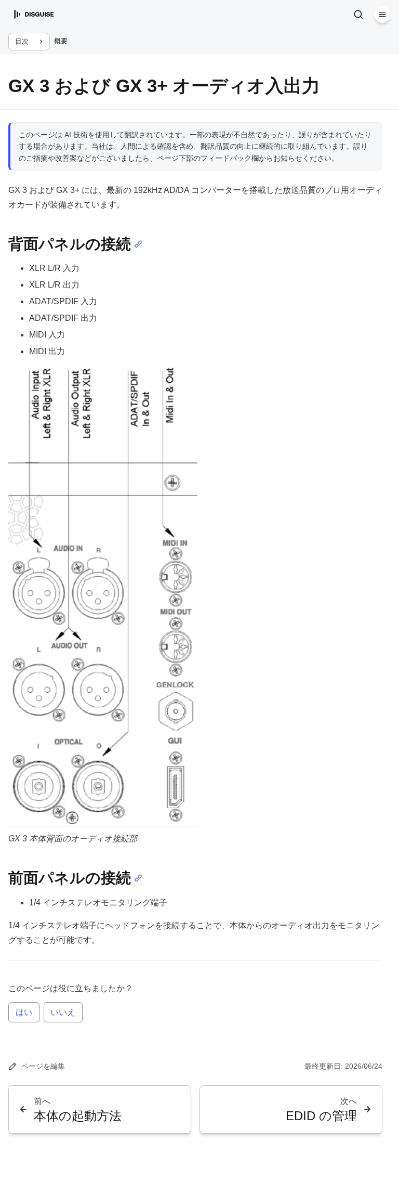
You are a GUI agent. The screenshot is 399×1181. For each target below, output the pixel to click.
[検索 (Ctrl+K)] (358, 14)
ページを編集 (43, 1066)
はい (24, 1012)
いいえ (62, 1012)
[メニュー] (382, 14)
